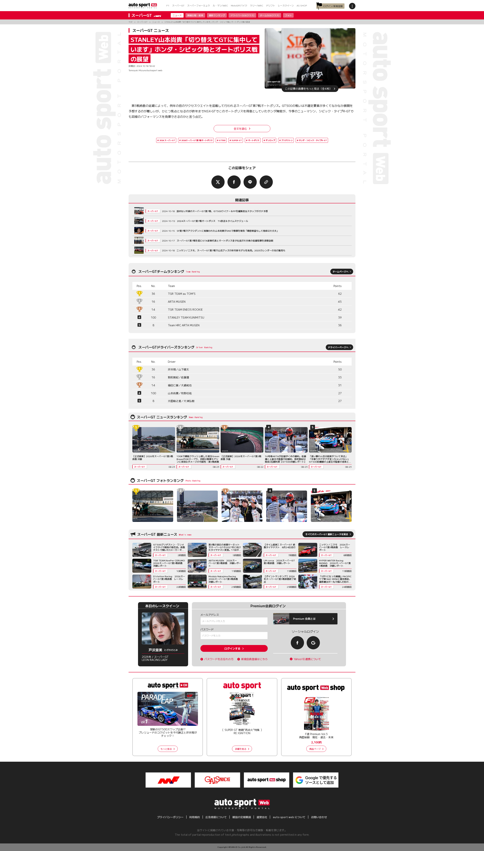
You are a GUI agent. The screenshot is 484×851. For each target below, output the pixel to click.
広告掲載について (216, 817)
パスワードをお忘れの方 (218, 659)
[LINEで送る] (250, 182)
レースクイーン (286, 5)
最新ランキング (217, 15)
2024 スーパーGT (167, 140)
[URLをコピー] (266, 182)
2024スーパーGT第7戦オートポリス (197, 140)
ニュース (177, 15)
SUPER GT (237, 140)
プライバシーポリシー (170, 817)
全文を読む (240, 128)
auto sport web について (289, 817)
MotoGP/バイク (239, 5)
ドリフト (270, 5)
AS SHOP (302, 5)
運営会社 (262, 817)
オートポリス (253, 140)
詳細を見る (240, 748)
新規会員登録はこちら (254, 659)
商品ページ (315, 748)
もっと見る (166, 748)
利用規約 (194, 817)
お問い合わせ (319, 817)
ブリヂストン (287, 140)
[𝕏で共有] (218, 182)
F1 (167, 5)
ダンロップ (270, 140)
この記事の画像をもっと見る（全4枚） (308, 88)
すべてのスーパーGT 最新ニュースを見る (326, 534)
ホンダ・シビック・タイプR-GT (313, 140)
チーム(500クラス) (269, 15)
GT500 (222, 140)
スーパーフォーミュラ (198, 5)
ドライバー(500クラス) (242, 15)
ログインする (232, 648)
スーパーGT (178, 5)
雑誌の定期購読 (241, 817)
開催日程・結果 (195, 15)
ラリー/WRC (256, 5)
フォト (288, 15)
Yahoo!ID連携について (307, 659)
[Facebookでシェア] (234, 182)
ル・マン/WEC (220, 5)
